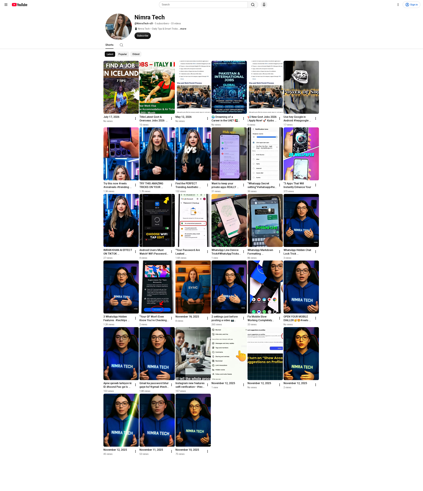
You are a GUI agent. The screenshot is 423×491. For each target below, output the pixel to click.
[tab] (109, 45)
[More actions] (135, 118)
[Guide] (6, 5)
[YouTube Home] (19, 4)
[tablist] (211, 45)
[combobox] (204, 5)
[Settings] (398, 5)
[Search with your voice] (264, 4)
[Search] (253, 4)
